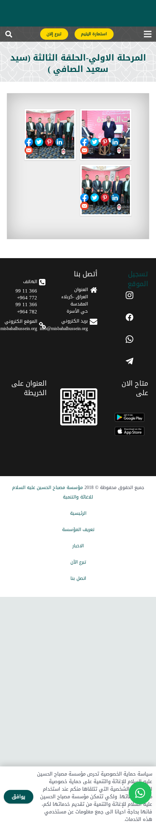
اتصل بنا (78, 578)
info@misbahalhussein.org (64, 328)
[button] (8, 35)
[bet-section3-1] (106, 135)
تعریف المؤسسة (78, 529)
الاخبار (78, 546)
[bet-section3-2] (106, 190)
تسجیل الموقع (138, 279)
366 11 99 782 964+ (26, 308)
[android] (129, 417)
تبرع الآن (78, 562)
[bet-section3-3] (50, 135)
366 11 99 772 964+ (26, 294)
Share (94, 142)
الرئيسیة (78, 513)
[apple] (129, 431)
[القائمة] (147, 35)
